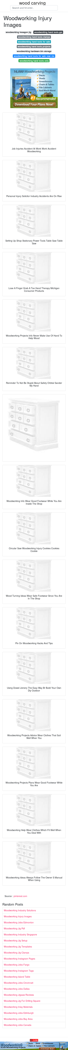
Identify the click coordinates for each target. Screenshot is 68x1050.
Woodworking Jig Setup (15, 940)
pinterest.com (20, 896)
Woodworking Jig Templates (18, 946)
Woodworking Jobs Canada (17, 1025)
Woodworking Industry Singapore (20, 934)
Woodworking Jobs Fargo (16, 964)
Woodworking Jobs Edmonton (19, 922)
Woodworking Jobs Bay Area (18, 1018)
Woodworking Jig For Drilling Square (22, 1000)
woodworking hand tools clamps (34, 36)
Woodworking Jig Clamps (16, 952)
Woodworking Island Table (17, 976)
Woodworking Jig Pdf (14, 928)
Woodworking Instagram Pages (19, 958)
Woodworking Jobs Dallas (17, 988)
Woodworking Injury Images (18, 916)
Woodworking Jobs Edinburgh (19, 1012)
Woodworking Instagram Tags (19, 970)
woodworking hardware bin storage (34, 51)
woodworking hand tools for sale (34, 41)
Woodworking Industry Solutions (20, 910)
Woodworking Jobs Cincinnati (18, 982)
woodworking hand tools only (34, 60)
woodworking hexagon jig (18, 32)
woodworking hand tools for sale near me (34, 55)
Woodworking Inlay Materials (18, 1006)
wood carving (32, 3)
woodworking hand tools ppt (48, 32)
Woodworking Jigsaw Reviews (19, 994)
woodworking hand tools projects (34, 46)
